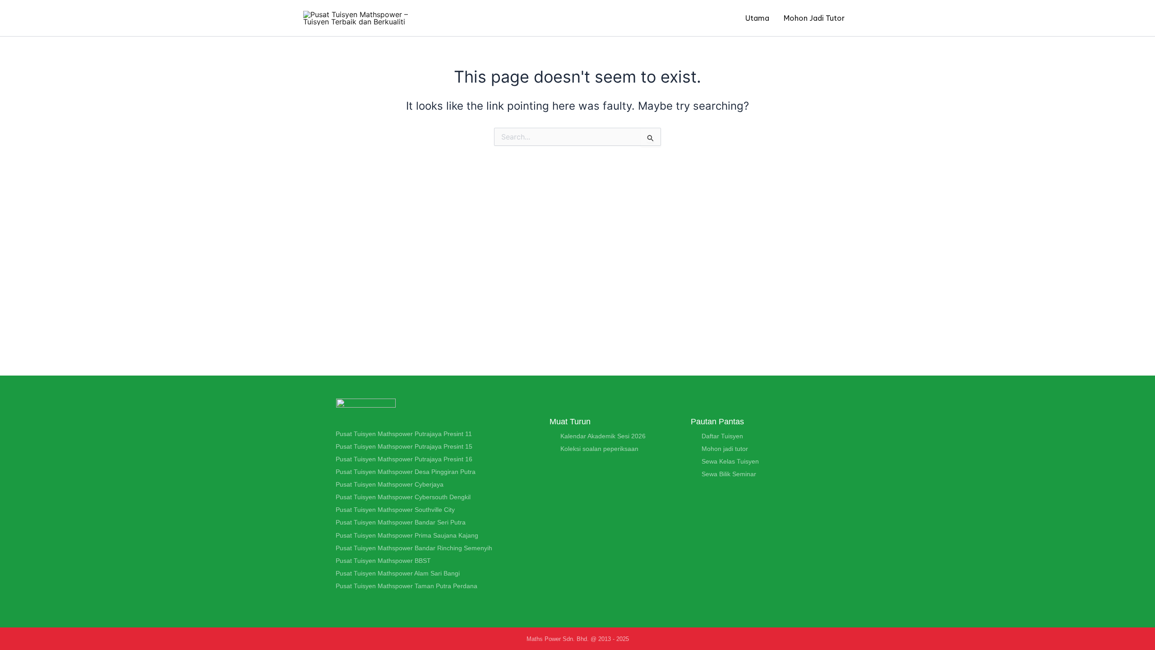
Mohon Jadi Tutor (814, 18)
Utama (757, 18)
